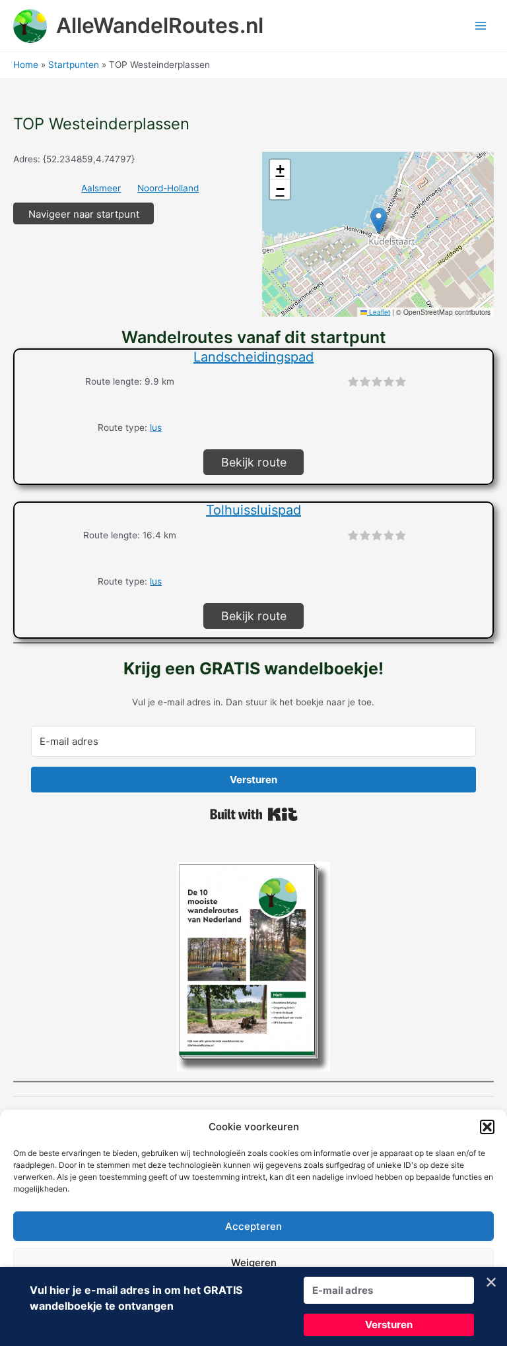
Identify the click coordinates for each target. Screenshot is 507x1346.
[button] (487, 1127)
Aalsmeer (101, 188)
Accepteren (253, 1226)
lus (156, 427)
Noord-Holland (168, 188)
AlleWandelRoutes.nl (159, 25)
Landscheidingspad (253, 357)
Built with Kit (254, 814)
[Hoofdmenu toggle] (480, 26)
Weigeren (254, 1262)
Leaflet (378, 312)
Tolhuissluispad (253, 510)
